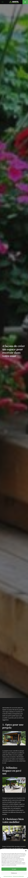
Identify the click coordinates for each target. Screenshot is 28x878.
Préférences (14, 873)
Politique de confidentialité (18, 876)
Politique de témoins (8, 876)
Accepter (14, 869)
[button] (26, 850)
